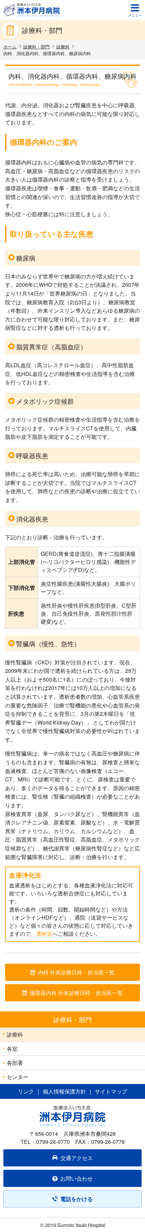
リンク (26, 1091)
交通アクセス (76, 1158)
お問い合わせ (76, 1178)
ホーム (10, 46)
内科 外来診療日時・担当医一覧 (76, 972)
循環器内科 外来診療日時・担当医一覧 (76, 993)
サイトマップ (111, 1091)
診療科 (62, 46)
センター (17, 1077)
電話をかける (76, 1199)
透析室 (44, 933)
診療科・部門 (36, 46)
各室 (12, 1048)
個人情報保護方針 (64, 1091)
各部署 (15, 1063)
